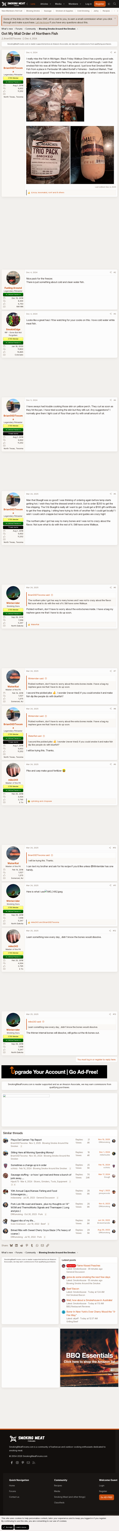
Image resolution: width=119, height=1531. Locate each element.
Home (12, 1485)
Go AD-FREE (106, 1497)
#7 (115, 671)
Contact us (14, 1497)
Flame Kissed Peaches (88, 1265)
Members (73, 4)
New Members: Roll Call (12, 11)
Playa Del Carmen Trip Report (26, 1139)
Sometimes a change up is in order (29, 1165)
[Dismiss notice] (114, 18)
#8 (115, 708)
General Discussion (45, 1197)
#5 (115, 494)
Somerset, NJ (17, 701)
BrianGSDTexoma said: (39, 595)
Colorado (19, 355)
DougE (107, 1177)
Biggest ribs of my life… (23, 1220)
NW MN (20, 306)
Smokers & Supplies (64, 11)
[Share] (111, 52)
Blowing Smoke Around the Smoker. (50, 1168)
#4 (115, 400)
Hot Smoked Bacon (75, 1295)
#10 (114, 847)
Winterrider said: (36, 678)
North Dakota (17, 626)
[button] (50, 4)
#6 (115, 587)
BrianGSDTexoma (12, 38)
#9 (115, 764)
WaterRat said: (35, 736)
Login (101, 1485)
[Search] (114, 4)
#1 (115, 52)
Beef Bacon (72, 1288)
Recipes (106, 11)
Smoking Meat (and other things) (69, 1497)
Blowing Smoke (33, 11)
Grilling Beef (72, 1321)
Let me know (42, 22)
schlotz (14, 1168)
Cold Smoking (83, 11)
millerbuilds (105, 1155)
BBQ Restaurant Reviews (78, 1306)
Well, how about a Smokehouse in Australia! (89, 1300)
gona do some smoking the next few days (88, 1277)
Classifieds (59, 1502)
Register (103, 1491)
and (41, 801)
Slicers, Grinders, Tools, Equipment (50, 1181)
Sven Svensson (18, 1224)
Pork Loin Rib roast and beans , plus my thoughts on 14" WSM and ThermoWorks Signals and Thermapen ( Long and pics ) (40, 1207)
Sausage (48, 11)
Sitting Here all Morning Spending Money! (32, 1152)
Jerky (96, 11)
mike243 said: (34, 1021)
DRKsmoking (104, 1142)
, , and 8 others (47, 192)
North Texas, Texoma (13, 97)
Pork (40, 1214)
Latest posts (69, 1260)
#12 (114, 930)
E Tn (21, 802)
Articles (44, 4)
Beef (43, 1224)
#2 (115, 272)
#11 (114, 885)
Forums (31, 4)
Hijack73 (15, 1181)
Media (58, 4)
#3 (115, 314)
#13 (114, 1014)
